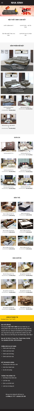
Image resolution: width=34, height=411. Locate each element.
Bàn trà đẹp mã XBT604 (8, 230)
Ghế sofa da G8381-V (25, 107)
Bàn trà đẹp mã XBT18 (8, 214)
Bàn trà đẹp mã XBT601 (8, 247)
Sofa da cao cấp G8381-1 (17, 66)
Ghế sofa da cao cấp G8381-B (8, 126)
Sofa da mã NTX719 (8, 170)
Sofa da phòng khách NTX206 (8, 108)
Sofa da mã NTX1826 (25, 170)
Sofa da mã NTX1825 (8, 187)
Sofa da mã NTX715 (25, 153)
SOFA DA (17, 137)
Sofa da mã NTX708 (25, 186)
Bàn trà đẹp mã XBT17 (25, 247)
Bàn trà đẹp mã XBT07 (25, 230)
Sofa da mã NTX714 (8, 153)
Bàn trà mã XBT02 (25, 213)
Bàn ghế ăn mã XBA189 (8, 307)
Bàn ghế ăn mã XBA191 (8, 290)
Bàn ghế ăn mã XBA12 (25, 307)
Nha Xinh (17, 2)
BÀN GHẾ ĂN (17, 258)
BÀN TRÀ (17, 198)
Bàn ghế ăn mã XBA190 (25, 290)
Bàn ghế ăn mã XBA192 (25, 274)
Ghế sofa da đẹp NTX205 (17, 89)
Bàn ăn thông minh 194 (8, 274)
